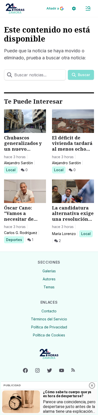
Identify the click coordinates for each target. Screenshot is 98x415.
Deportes (15, 239)
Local (12, 169)
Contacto (49, 311)
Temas (49, 287)
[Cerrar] (92, 385)
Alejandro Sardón (18, 163)
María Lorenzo (64, 234)
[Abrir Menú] (88, 9)
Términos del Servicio (49, 319)
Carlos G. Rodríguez (20, 233)
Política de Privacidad (49, 327)
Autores (49, 279)
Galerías (49, 271)
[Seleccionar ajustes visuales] (74, 9)
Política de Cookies (49, 335)
